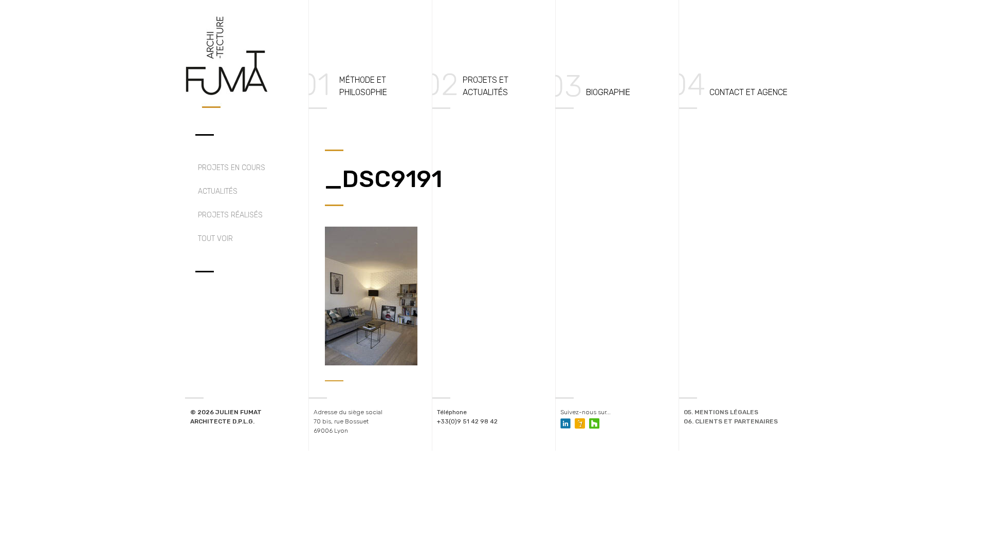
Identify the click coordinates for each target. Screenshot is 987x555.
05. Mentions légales (721, 412)
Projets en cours (231, 167)
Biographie (608, 92)
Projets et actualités (485, 86)
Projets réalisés (230, 215)
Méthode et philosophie (363, 86)
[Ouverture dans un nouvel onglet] (580, 423)
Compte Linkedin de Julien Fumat (565, 423)
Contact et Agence (748, 92)
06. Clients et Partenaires (731, 421)
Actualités (217, 191)
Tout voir (215, 238)
